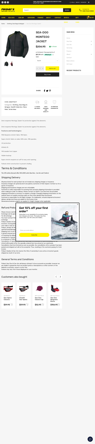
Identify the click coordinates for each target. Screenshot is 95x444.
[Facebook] (2, 2)
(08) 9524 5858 (88, 11)
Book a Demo (70, 61)
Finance (69, 51)
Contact (69, 57)
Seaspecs (7, 295)
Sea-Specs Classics (8, 298)
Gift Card (69, 64)
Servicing (69, 48)
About (68, 54)
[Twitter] (47, 91)
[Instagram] (5, 2)
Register (83, 2)
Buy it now (47, 74)
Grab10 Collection (16, 107)
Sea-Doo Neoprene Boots (54, 299)
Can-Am (69, 44)
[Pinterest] (50, 91)
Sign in (77, 2)
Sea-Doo (69, 41)
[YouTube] (8, 2)
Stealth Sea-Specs (23, 298)
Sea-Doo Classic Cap (39, 298)
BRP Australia (39, 295)
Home (68, 38)
